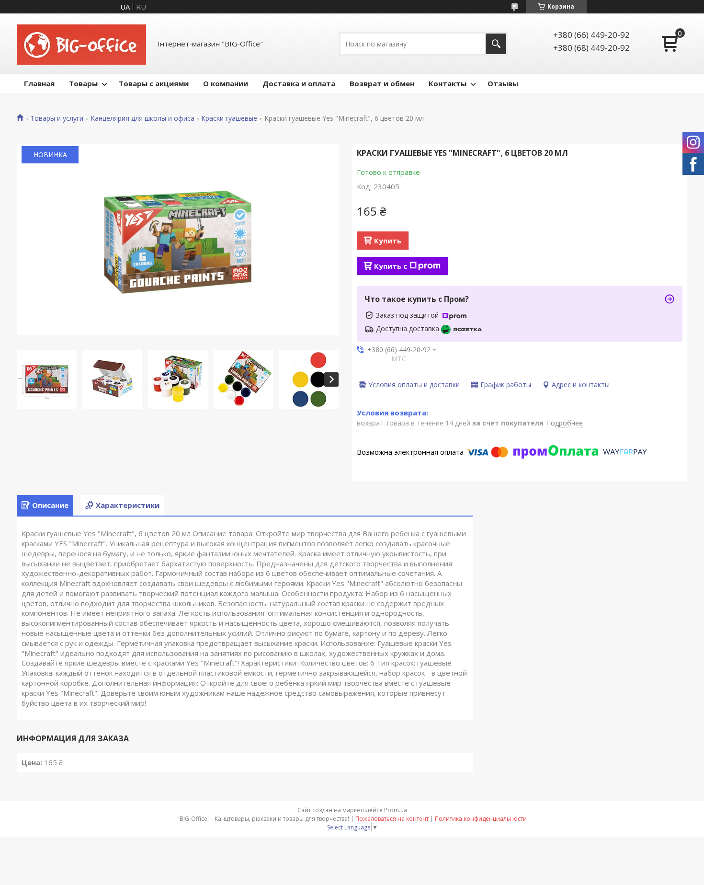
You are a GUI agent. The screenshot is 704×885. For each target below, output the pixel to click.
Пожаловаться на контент (392, 819)
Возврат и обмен (382, 83)
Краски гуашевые (229, 118)
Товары (83, 83)
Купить (387, 240)
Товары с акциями (154, 83)
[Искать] (496, 44)
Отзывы (503, 83)
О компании (225, 83)
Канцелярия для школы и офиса (142, 118)
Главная (39, 83)
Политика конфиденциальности (481, 819)
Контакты (447, 83)
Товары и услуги (56, 118)
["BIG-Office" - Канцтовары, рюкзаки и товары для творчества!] (81, 44)
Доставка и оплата (298, 83)
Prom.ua (395, 810)
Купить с (390, 266)
